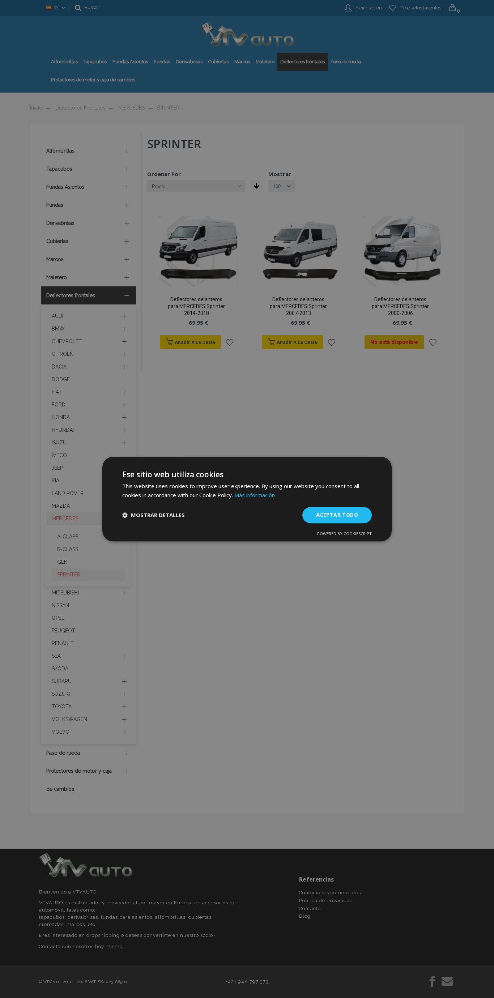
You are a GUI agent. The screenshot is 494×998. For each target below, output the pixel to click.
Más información (254, 495)
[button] (153, 515)
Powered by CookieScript (344, 533)
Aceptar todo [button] (337, 514)
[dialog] (247, 499)
